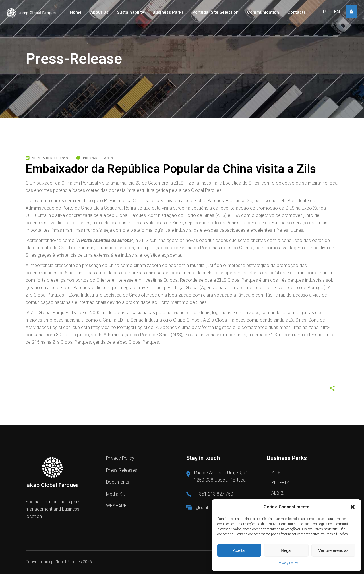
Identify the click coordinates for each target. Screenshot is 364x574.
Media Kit (115, 494)
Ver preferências (333, 550)
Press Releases (121, 470)
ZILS (276, 472)
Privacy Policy (288, 563)
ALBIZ (277, 493)
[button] (352, 507)
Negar (286, 550)
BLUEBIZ (280, 483)
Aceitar (239, 550)
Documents (117, 482)
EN (337, 11)
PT (325, 11)
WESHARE (116, 506)
